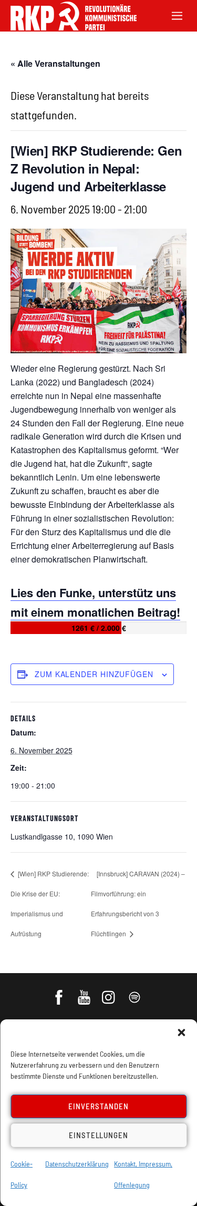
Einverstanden (98, 1106)
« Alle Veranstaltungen (55, 63)
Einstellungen (99, 1135)
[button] (181, 1032)
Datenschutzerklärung (77, 1163)
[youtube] (85, 992)
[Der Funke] (68, 27)
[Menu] (177, 14)
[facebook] (59, 992)
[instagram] (110, 992)
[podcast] (135, 992)
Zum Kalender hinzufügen (94, 674)
